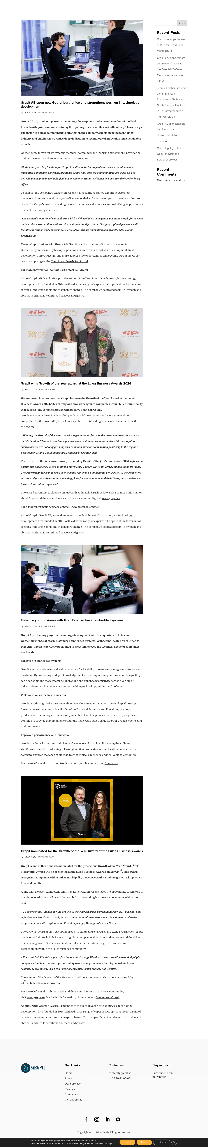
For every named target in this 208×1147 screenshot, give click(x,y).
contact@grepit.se (120, 1073)
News (177, 5)
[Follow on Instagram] (97, 1119)
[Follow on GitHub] (118, 1119)
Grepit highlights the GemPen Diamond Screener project (169, 154)
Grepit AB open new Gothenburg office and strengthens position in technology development (80, 104)
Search (182, 22)
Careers (162, 5)
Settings (162, 1142)
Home (104, 5)
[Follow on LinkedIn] (107, 1119)
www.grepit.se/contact (85, 507)
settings (108, 1143)
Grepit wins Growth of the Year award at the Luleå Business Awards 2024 (76, 383)
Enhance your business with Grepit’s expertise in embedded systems (72, 620)
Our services (141, 5)
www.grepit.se (111, 498)
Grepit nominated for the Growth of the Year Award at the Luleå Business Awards (82, 851)
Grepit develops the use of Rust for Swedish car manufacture (171, 45)
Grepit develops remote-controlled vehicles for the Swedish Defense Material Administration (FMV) (171, 69)
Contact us (194, 5)
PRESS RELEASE (46, 113)
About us (120, 5)
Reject (144, 1142)
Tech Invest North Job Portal (69, 261)
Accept (127, 1142)
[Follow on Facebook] (86, 1119)
